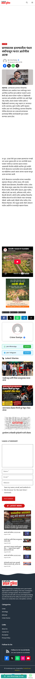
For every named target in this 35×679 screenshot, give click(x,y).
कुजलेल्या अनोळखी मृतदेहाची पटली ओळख (16, 432)
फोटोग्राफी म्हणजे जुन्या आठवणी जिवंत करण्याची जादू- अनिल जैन (12, 563)
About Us (4, 629)
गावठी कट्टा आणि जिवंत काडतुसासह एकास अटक (16, 379)
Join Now (27, 346)
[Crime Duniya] (5, 2)
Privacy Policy (6, 638)
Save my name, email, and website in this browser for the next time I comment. (17, 490)
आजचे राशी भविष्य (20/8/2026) (12, 555)
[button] (27, 2)
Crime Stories (6, 618)
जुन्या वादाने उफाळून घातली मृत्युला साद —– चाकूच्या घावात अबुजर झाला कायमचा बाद (12, 548)
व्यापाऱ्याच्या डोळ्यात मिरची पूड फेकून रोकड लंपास (16, 409)
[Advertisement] (17, 24)
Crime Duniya (13, 60)
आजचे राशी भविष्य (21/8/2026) (12, 532)
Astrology (5, 612)
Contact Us (5, 632)
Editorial (4, 615)
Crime (3, 609)
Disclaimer (5, 635)
